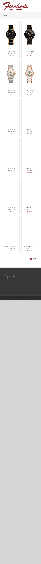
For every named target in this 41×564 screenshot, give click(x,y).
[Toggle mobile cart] (37, 5)
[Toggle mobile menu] (37, 3)
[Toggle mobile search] (34, 3)
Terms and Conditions (9, 274)
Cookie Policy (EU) (11, 278)
